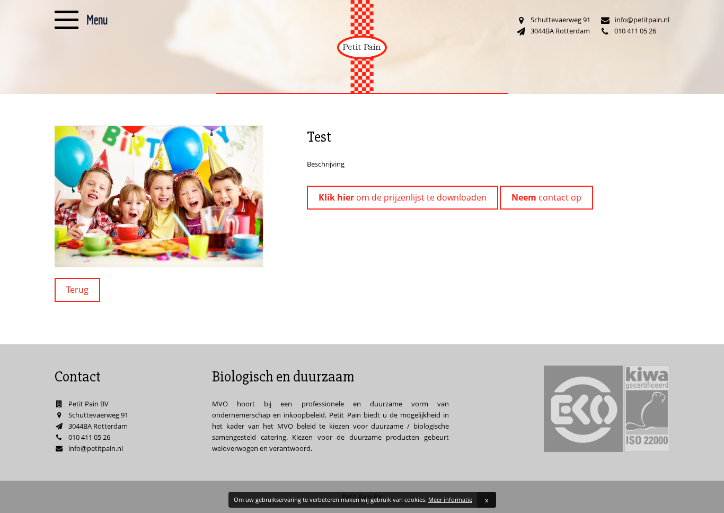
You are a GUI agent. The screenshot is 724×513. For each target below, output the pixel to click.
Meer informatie (450, 499)
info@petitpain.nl (642, 19)
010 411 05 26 (635, 31)
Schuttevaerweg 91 (560, 19)
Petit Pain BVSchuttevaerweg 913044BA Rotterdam (98, 415)
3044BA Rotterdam (560, 31)
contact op (546, 197)
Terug (77, 289)
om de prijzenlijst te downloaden (403, 197)
